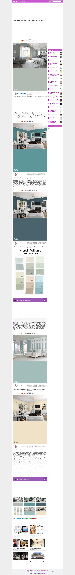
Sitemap (28, 570)
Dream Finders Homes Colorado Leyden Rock (37, 561)
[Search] (61, 1)
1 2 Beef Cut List (52, 117)
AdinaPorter (17, 1)
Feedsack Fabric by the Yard (54, 56)
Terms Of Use (38, 570)
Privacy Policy (46, 570)
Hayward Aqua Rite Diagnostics (18, 535)
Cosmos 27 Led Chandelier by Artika (36, 548)
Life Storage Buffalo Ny (17, 561)
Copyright (35, 570)
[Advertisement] (37, 10)
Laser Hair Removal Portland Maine (36, 535)
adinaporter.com (15, 322)
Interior (23, 1)
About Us (42, 570)
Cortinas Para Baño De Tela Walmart (19, 548)
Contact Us (31, 570)
